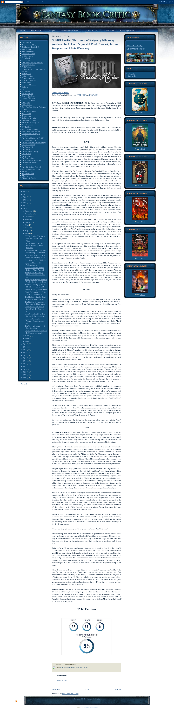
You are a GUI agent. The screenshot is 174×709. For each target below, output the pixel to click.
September (29, 219)
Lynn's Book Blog (28, 100)
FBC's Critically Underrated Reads (135, 47)
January (27, 341)
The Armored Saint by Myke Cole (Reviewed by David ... (36, 256)
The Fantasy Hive (28, 147)
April (27, 233)
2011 (24, 366)
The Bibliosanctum (28, 144)
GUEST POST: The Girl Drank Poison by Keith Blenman (34, 245)
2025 (24, 194)
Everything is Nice (28, 64)
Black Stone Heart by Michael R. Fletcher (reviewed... (36, 331)
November (28, 214)
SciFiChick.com (27, 125)
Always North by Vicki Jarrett (36, 289)
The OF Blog (26, 153)
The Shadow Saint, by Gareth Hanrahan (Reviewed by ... (35, 298)
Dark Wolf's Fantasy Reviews (32, 62)
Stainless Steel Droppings (31, 133)
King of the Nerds (28, 96)
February (28, 338)
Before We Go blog (29, 45)
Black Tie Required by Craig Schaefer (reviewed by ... (35, 293)
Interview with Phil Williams (35, 260)
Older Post (118, 689)
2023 (24, 200)
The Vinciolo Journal (29, 162)
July (26, 225)
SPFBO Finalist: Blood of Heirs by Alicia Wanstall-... (35, 268)
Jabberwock (26, 91)
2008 (24, 375)
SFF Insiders (26, 127)
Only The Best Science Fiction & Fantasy (34, 108)
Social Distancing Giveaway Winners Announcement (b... (35, 321)
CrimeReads (26, 58)
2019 (24, 344)
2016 (24, 352)
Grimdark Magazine (29, 85)
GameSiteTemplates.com (90, 707)
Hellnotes (25, 87)
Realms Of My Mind (29, 118)
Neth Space (26, 102)
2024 (24, 197)
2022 (24, 202)
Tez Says (25, 136)
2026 (24, 191)
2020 (24, 208)
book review (64, 667)
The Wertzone (27, 165)
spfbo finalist (79, 667)
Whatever (25, 176)
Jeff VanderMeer (27, 93)
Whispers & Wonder (29, 178)
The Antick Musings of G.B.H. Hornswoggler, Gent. (33, 139)
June (26, 228)
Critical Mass (26, 60)
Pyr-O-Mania (26, 113)
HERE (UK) (93, 95)
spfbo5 (86, 667)
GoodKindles (26, 82)
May (26, 230)
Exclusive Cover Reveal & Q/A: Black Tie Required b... (34, 308)
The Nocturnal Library (30, 151)
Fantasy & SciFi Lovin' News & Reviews (33, 70)
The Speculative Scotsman (31, 160)
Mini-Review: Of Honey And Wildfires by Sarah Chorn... (35, 251)
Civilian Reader (27, 56)
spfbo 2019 (71, 667)
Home (87, 689)
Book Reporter (27, 49)
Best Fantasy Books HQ (30, 47)
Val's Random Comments (31, 169)
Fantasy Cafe (26, 73)
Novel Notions (27, 104)
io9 (23, 89)
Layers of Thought (28, 98)
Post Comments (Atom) (70, 693)
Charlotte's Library (28, 53)
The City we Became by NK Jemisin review (35, 327)
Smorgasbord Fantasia (30, 129)
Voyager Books (27, 171)
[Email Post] (78, 664)
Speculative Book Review (31, 131)
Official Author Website (60, 92)
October (28, 216)
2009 (24, 372)
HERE (142, 112)
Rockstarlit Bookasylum (30, 122)
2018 (24, 347)
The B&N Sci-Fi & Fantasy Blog (34, 142)
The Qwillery (26, 156)
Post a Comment (62, 680)
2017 (24, 349)
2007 (24, 377)
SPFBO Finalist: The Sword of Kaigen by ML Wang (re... (35, 238)
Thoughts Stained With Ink (31, 167)
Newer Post (56, 689)
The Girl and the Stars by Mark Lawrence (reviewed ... (35, 274)
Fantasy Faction (27, 76)
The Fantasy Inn (27, 149)
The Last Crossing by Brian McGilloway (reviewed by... (35, 285)
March (27, 335)
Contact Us (132, 76)
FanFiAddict (26, 67)
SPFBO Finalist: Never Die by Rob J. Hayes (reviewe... (35, 315)
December (28, 211)
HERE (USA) (82, 95)
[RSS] (16, 701)
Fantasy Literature (28, 78)
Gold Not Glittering (29, 80)
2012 (24, 363)
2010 (24, 369)
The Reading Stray (28, 158)
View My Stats (22, 384)
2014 (24, 358)
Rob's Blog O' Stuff (29, 120)
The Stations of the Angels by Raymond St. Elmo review (35, 303)
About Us (131, 74)
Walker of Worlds (28, 173)
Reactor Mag (26, 116)
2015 (24, 355)
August (27, 222)
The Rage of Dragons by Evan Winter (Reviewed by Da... (36, 280)
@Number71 (26, 42)
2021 (24, 205)
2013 (24, 361)
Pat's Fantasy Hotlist (29, 111)
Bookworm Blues (28, 51)
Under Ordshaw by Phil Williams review (33, 264)
